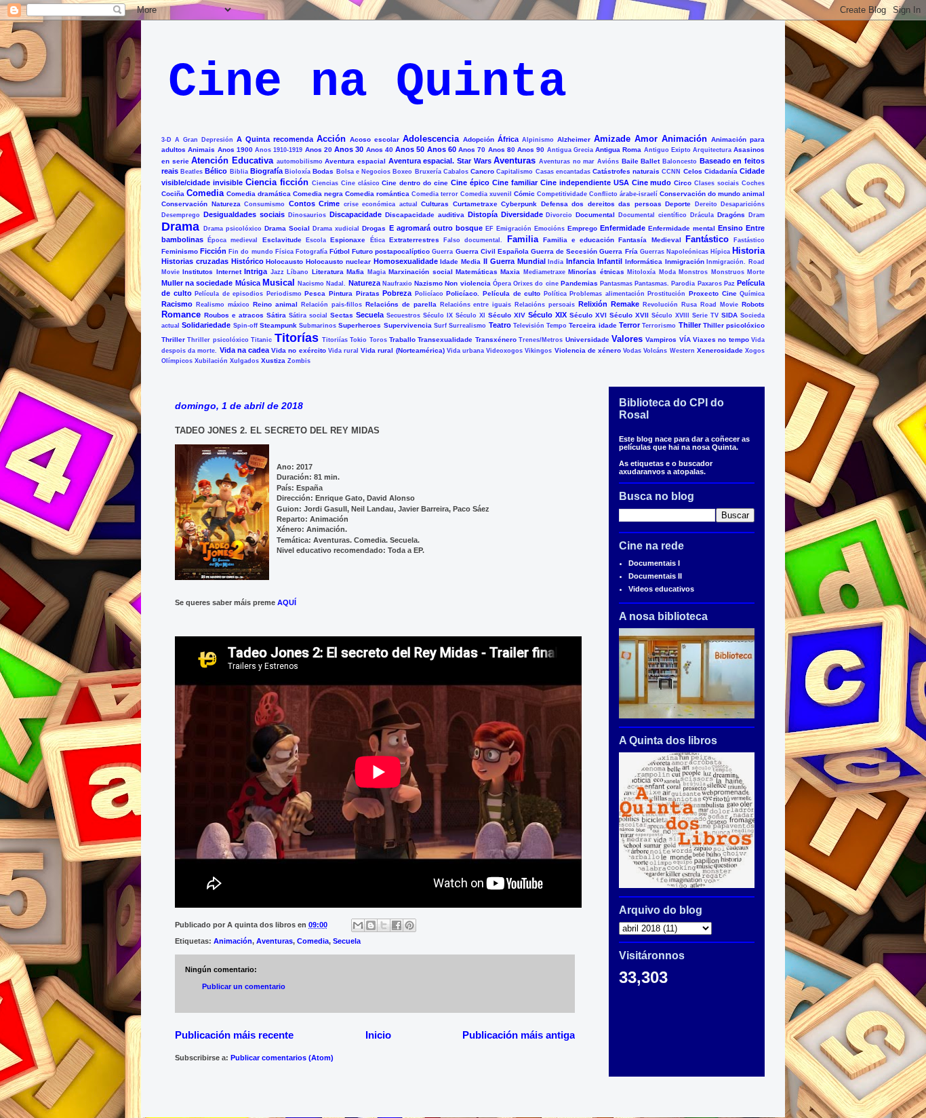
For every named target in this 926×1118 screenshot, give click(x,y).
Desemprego (180, 215)
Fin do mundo (250, 251)
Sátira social (308, 315)
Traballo (402, 339)
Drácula (702, 215)
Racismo (177, 304)
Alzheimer (573, 139)
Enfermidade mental (681, 228)
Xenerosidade (720, 350)
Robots (753, 304)
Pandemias (579, 283)
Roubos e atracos (234, 315)
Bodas (323, 171)
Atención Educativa (232, 160)
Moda (667, 272)
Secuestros (403, 315)
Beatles (191, 171)
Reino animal (275, 304)
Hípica (720, 251)
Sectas (341, 315)
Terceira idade (592, 325)
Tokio (358, 339)
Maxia (510, 271)
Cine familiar (515, 182)
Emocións (549, 228)
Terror (629, 325)
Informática (643, 261)
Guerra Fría (618, 251)
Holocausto (284, 261)
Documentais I (654, 563)
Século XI (470, 315)
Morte (756, 272)
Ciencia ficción (276, 182)
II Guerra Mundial (514, 261)
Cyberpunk (519, 204)
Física (284, 251)
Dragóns (731, 214)
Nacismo (311, 283)
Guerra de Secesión (564, 251)
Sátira (276, 315)
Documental (595, 214)
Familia (522, 239)
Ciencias (325, 183)
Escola (316, 240)
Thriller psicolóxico (217, 339)
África (508, 139)
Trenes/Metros (541, 339)
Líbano (297, 272)
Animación (684, 139)
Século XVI (588, 315)
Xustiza (273, 360)
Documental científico (652, 215)
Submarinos (317, 325)
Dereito (706, 204)
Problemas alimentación (607, 293)
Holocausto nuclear (338, 261)
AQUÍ (285, 602)
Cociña (172, 193)
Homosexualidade (406, 261)
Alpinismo (538, 139)
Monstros (693, 272)
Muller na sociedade (197, 283)
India (555, 261)
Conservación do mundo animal (712, 193)
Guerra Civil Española (492, 251)
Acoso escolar (374, 139)
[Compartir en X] (383, 925)
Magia (376, 272)
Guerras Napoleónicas (674, 251)
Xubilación (211, 361)
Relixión (592, 304)
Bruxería (428, 171)
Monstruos (727, 272)
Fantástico (707, 239)
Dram (756, 215)
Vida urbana (465, 350)
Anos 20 (318, 149)
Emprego (582, 228)
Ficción (213, 251)
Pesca (314, 293)
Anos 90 (530, 149)
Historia (748, 251)
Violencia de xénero (588, 350)
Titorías (297, 338)
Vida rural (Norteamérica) (402, 350)
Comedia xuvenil (486, 194)
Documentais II (655, 576)
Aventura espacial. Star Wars (439, 161)
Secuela (370, 315)
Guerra (442, 251)
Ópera (502, 283)
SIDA (729, 315)
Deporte (678, 204)
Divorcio (559, 215)
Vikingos (538, 350)
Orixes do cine (535, 283)
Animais (201, 149)
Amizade (612, 139)
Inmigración (684, 261)
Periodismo (284, 293)
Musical (278, 282)
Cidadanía (721, 171)
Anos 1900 (235, 149)
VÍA (685, 339)
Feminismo (179, 251)
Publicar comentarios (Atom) (282, 1058)
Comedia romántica (377, 193)
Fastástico (749, 240)
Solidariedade (206, 325)
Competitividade (562, 194)
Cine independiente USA (584, 182)
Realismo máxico (222, 304)
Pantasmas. (652, 283)
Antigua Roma (618, 149)
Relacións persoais (545, 304)
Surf (440, 325)
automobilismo (300, 161)
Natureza (364, 283)
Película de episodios (229, 293)
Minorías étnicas (596, 271)
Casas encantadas (563, 171)
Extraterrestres (414, 240)
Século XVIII (670, 315)
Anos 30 (348, 149)
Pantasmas (616, 283)
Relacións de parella (401, 304)
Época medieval (232, 240)
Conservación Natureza (201, 204)
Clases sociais (716, 183)
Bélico (216, 171)
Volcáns (655, 350)
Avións (608, 161)
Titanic (261, 339)
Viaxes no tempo (721, 339)
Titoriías (335, 339)
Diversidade (522, 214)
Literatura (328, 271)
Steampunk (278, 325)
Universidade (587, 339)
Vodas (632, 350)
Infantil (609, 261)
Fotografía (311, 251)
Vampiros (661, 339)
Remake (625, 304)
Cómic (524, 193)
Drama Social (287, 228)
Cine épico (470, 182)
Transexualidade (445, 339)
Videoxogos (504, 350)
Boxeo (402, 171)
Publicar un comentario (243, 986)
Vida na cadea (244, 350)
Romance (181, 314)
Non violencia (467, 283)
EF (489, 228)
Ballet (650, 161)
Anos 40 (379, 149)
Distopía (483, 214)
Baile (630, 161)
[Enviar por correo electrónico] (358, 925)
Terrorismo (659, 325)
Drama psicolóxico (232, 228)
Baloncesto (679, 161)
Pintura (341, 293)
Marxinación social (420, 271)
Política (555, 293)
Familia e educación (578, 240)
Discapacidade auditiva (424, 214)
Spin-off (245, 325)
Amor (646, 139)
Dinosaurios (307, 215)
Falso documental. (472, 240)
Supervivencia (408, 325)
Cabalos (455, 171)
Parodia (683, 283)
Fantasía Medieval (649, 240)
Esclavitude (282, 240)
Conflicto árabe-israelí (623, 194)
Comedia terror (434, 194)
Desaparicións (743, 204)
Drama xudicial (336, 228)
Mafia (355, 271)
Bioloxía (297, 171)
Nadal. (336, 283)
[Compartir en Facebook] (396, 925)
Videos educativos (661, 589)
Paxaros (710, 283)
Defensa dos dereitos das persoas (601, 204)
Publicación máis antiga (518, 1035)
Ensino (730, 228)
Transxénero (496, 339)
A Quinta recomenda (275, 139)
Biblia (239, 171)
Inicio (378, 1035)
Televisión (528, 325)
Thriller (173, 339)
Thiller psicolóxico (734, 325)
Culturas (435, 204)
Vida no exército (298, 350)
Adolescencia (431, 139)
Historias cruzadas (194, 261)
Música (247, 283)
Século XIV (506, 315)
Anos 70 (471, 149)
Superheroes (359, 325)
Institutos (197, 271)
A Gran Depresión (204, 139)
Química (752, 293)
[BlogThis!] (371, 925)
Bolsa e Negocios (363, 171)
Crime (329, 203)
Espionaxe (347, 240)
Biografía (266, 171)
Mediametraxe (544, 272)
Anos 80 (501, 149)
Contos (302, 203)
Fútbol (339, 251)
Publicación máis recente (234, 1035)
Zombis (298, 361)
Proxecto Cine (713, 293)
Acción (331, 139)
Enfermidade (622, 228)
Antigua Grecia (570, 150)
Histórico (247, 261)
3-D (166, 139)
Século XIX (547, 315)
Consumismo (264, 204)
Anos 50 (409, 149)
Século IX (438, 315)
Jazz (277, 272)
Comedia (205, 193)
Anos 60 (441, 149)
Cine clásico (360, 183)
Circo (682, 183)
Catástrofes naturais (626, 171)
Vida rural (343, 350)
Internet (228, 271)
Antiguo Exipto (667, 150)
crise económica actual (381, 204)
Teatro (500, 325)
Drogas (374, 228)
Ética (377, 240)
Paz (729, 283)
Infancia (580, 261)
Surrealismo (467, 325)
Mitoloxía (641, 272)
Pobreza (396, 293)
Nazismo (428, 283)
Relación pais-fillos (331, 304)
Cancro (482, 171)
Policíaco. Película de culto (493, 293)
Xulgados (244, 361)
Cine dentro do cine (415, 183)
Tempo (556, 325)
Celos (692, 171)
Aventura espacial (355, 161)
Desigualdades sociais (244, 214)
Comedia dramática (258, 193)
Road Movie (719, 304)
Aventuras (515, 160)
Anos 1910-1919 (278, 150)
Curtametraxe (475, 204)
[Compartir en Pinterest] (409, 925)
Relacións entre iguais (476, 304)
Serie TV (705, 315)
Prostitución (666, 293)
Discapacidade (355, 214)
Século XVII (629, 315)
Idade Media (460, 261)
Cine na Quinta (367, 82)
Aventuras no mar (567, 161)
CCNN (671, 171)
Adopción (478, 139)
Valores (627, 339)
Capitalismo (514, 171)
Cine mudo (652, 182)
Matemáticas (477, 271)
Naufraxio (397, 283)
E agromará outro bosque (436, 228)
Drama (180, 226)
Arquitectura (712, 150)
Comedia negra (318, 193)
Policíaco (429, 293)
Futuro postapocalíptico (391, 251)
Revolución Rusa (670, 304)
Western (682, 350)
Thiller (690, 325)
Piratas (368, 293)
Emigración (513, 228)
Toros (378, 339)
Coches (753, 183)
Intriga (255, 271)
